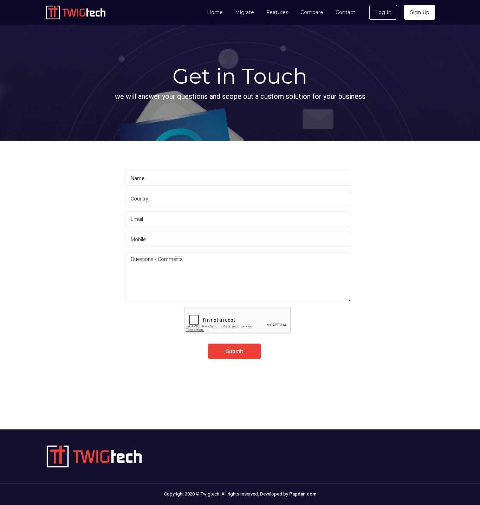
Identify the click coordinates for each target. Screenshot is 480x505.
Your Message (238, 276)
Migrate (244, 12)
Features (277, 12)
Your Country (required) (238, 198)
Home (215, 12)
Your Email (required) (238, 218)
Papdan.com (302, 494)
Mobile (238, 239)
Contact (345, 12)
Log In (383, 12)
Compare (311, 12)
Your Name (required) (238, 178)
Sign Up (419, 12)
